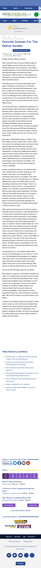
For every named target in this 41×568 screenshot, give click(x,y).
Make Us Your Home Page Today (14, 460)
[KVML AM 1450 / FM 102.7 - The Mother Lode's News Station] (20, 521)
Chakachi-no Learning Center (11, 493)
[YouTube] (20, 555)
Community (28, 8)
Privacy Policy (27, 541)
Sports (15, 8)
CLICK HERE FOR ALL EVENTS (20, 510)
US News (25, 20)
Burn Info (24, 28)
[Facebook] (14, 555)
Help (24, 537)
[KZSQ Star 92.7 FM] (9, 526)
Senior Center (6, 484)
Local (5, 20)
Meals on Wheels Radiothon (12, 482)
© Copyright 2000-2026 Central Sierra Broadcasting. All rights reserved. (20, 548)
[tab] (5, 476)
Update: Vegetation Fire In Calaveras (18, 384)
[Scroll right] (39, 8)
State (14, 20)
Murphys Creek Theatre (10, 500)
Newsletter (31, 537)
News (5, 8)
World (36, 20)
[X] (9, 555)
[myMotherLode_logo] (16, 14)
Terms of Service (14, 541)
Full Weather (16, 28)
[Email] (26, 555)
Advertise (17, 537)
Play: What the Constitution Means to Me (16, 498)
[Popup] (36, 14)
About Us (9, 537)
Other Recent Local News (14, 351)
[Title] (32, 555)
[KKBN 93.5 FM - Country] (24, 526)
